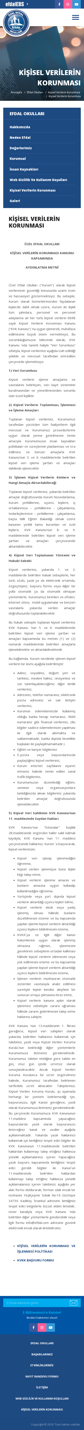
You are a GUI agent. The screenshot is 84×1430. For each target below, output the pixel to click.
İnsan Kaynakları (24, 169)
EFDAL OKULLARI (42, 1343)
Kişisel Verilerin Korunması (64, 92)
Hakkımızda (20, 127)
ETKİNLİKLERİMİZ (42, 1365)
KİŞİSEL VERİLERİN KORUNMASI (42, 1409)
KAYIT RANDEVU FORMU (42, 1376)
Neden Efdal (20, 137)
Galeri (15, 201)
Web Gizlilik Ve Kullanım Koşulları (38, 180)
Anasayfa (16, 92)
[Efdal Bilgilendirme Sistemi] (16, 4)
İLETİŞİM (42, 1387)
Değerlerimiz (21, 148)
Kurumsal (18, 158)
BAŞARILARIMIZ (42, 1354)
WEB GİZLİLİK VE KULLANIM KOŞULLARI (42, 1398)
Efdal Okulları (35, 92)
